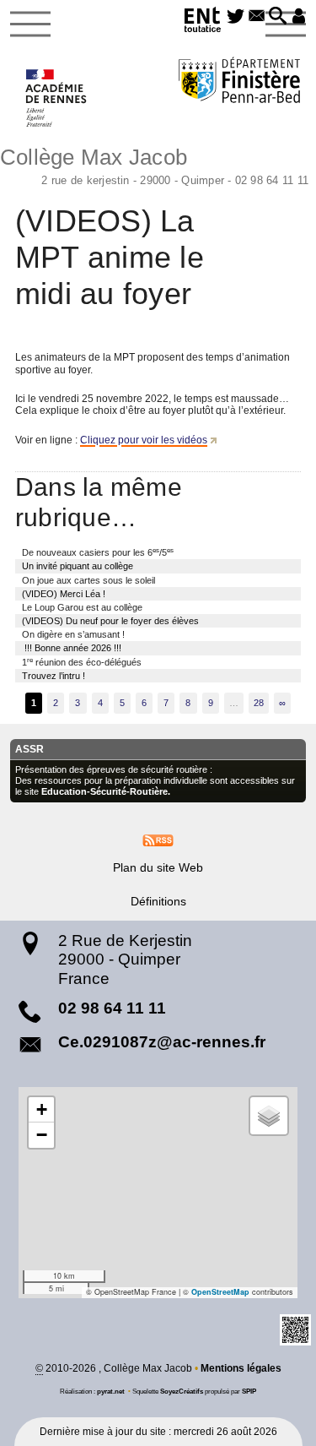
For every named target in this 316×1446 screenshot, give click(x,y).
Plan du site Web (158, 867)
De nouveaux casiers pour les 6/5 (98, 551)
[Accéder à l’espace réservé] (298, 17)
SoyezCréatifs (181, 1391)
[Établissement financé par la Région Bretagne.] (239, 82)
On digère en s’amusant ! (73, 634)
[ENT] (203, 22)
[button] (277, 17)
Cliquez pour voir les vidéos (143, 440)
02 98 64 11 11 (112, 1008)
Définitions (158, 901)
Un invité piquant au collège (77, 566)
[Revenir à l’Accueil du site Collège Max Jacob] (57, 98)
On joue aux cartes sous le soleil (88, 580)
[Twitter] (236, 17)
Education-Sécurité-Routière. (105, 791)
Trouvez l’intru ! (53, 676)
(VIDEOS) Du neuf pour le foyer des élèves (110, 621)
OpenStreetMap (220, 1291)
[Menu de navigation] (30, 24)
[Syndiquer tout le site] (158, 840)
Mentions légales (241, 1368)
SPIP (249, 1391)
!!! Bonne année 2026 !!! (71, 648)
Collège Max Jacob (154, 164)
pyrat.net (111, 1391)
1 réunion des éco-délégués (82, 661)
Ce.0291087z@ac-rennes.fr (161, 1042)
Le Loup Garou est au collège (82, 607)
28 (259, 703)
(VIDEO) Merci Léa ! (63, 594)
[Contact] (256, 17)
